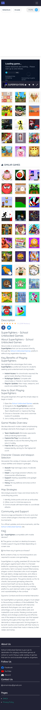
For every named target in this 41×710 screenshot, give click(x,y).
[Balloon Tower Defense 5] (7, 111)
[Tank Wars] (20, 202)
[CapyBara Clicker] (7, 270)
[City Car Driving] (7, 124)
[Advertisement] (20, 34)
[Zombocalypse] (20, 216)
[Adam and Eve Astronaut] (7, 229)
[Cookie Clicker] (7, 283)
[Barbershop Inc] (20, 243)
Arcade (17, 10)
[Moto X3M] (7, 151)
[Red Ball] (7, 188)
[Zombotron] (34, 216)
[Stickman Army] (34, 188)
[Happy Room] (20, 138)
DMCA (5, 698)
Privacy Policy (8, 702)
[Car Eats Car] (34, 111)
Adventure (6, 10)
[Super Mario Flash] (7, 202)
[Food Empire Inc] (34, 283)
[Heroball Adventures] (7, 311)
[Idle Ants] (20, 311)
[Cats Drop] (34, 270)
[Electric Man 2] (20, 124)
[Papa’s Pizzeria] (34, 151)
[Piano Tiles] (34, 175)
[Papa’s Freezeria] (20, 151)
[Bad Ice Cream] (34, 97)
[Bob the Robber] (20, 111)
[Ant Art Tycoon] (20, 229)
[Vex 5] (7, 216)
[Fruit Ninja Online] (7, 138)
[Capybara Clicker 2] (34, 256)
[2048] (7, 97)
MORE (30, 10)
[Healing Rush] (34, 297)
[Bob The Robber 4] (7, 256)
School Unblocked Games (21, 351)
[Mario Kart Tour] (34, 138)
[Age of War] (20, 97)
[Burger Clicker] (20, 256)
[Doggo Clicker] (20, 283)
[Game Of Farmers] (7, 297)
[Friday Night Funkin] (34, 124)
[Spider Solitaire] (20, 188)
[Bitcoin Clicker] (34, 243)
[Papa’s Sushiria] (20, 175)
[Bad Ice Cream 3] (7, 243)
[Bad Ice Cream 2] (34, 229)
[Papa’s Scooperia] (7, 175)
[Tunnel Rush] (34, 202)
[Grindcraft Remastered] (20, 297)
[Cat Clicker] (20, 270)
